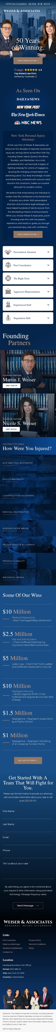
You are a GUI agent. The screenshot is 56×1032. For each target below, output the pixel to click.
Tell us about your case (16, 863)
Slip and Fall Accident (24, 639)
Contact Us (8, 952)
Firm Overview (9, 940)
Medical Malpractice (23, 617)
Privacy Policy (35, 940)
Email (6, 837)
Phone (7, 850)
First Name (9, 811)
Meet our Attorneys (11, 944)
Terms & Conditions (37, 944)
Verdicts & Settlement (12, 948)
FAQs (31, 948)
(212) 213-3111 (39, 4)
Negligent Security (22, 691)
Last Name (9, 824)
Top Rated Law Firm (25, 73)
